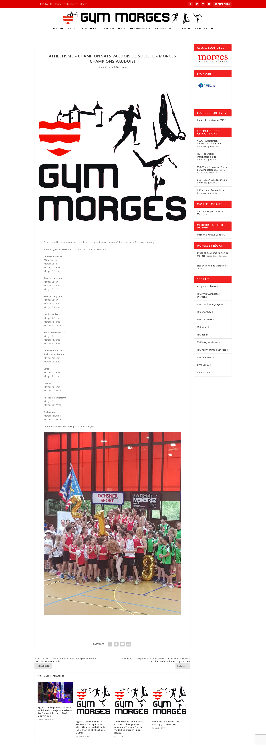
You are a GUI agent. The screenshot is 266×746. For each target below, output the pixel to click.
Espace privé (204, 28)
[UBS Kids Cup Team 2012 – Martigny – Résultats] (169, 699)
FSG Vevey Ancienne (207, 342)
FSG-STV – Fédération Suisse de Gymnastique (212, 168)
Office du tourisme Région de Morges (212, 254)
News (72, 28)
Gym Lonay (203, 364)
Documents (138, 28)
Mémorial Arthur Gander (210, 234)
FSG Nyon (202, 326)
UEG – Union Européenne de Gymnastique (212, 181)
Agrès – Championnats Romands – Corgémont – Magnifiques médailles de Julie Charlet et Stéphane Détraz (90, 727)
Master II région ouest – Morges (210, 212)
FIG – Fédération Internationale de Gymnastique (206, 156)
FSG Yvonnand (204, 357)
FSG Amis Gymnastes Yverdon (208, 295)
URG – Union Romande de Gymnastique (210, 191)
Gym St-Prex (203, 372)
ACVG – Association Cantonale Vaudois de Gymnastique (209, 143)
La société (88, 28)
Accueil (58, 28)
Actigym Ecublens (206, 286)
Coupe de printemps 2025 (210, 120)
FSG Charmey (204, 311)
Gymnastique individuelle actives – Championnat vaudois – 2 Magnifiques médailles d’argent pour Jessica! (128, 727)
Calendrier (163, 28)
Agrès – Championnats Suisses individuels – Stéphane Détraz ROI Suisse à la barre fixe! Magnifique (55, 712)
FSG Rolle (202, 334)
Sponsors (183, 28)
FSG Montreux (204, 319)
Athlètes (116, 67)
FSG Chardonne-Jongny (209, 304)
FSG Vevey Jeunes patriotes (211, 349)
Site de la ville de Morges (210, 265)
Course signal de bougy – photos (70, 3)
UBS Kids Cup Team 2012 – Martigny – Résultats (167, 723)
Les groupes (113, 28)
